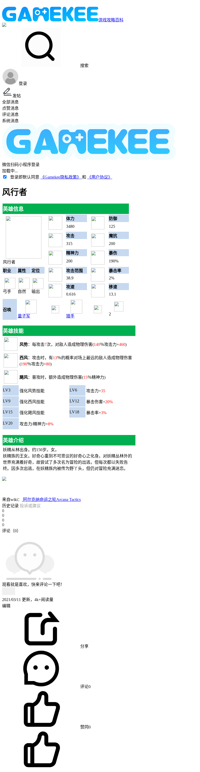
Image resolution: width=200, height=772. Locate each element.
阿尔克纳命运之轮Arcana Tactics (51, 499)
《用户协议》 (99, 177)
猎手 (70, 316)
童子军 (24, 316)
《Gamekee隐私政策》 (61, 177)
